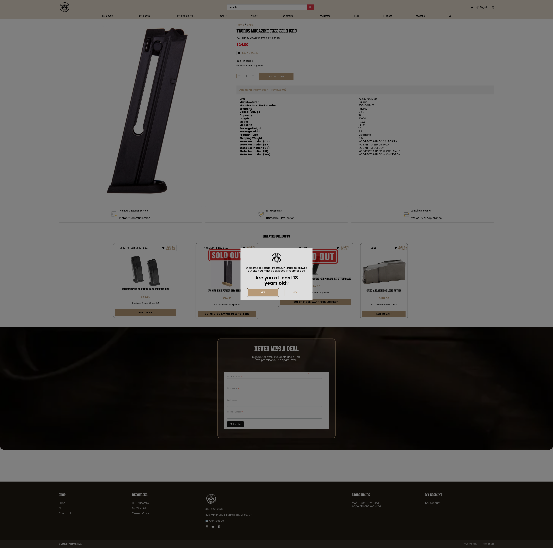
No (295, 292)
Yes (263, 292)
